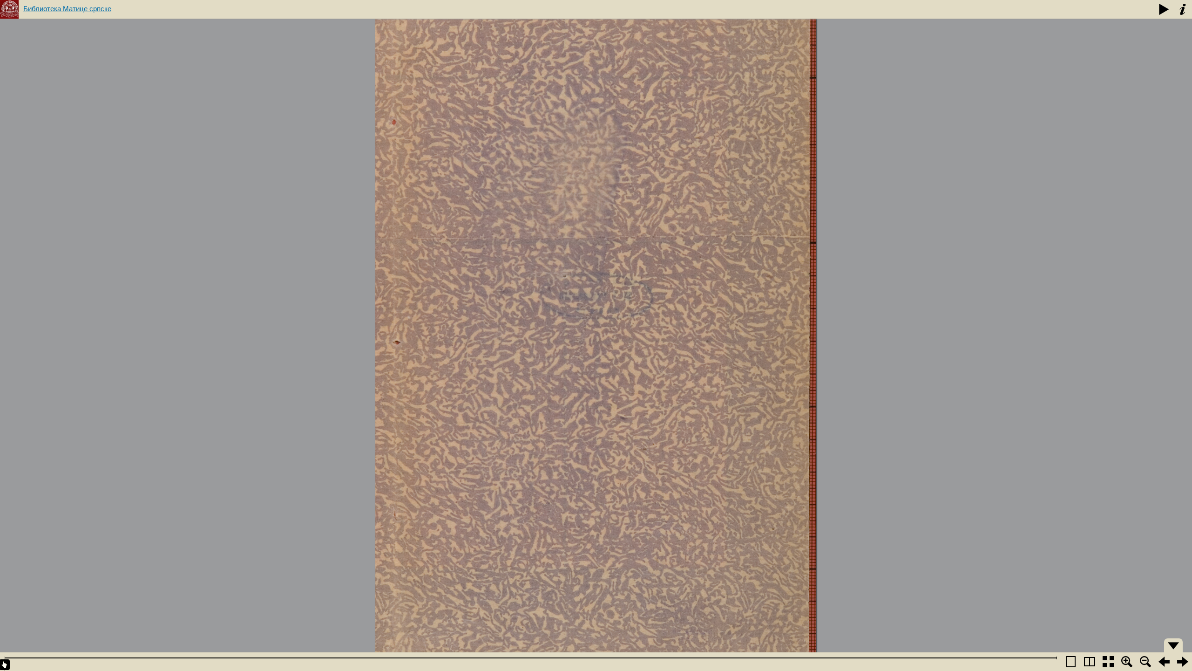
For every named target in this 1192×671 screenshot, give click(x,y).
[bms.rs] (9, 9)
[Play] (1164, 9)
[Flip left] (1164, 661)
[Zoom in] (1127, 661)
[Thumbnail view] (1108, 661)
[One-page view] (1071, 661)
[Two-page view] (1089, 661)
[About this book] (1182, 9)
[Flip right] (1182, 661)
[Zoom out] (1145, 661)
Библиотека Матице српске (67, 9)
